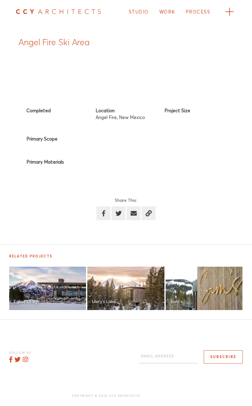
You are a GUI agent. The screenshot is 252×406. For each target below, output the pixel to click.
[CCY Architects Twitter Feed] (17, 359)
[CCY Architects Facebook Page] (10, 359)
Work (167, 12)
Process (198, 12)
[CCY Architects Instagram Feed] (25, 359)
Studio (139, 12)
